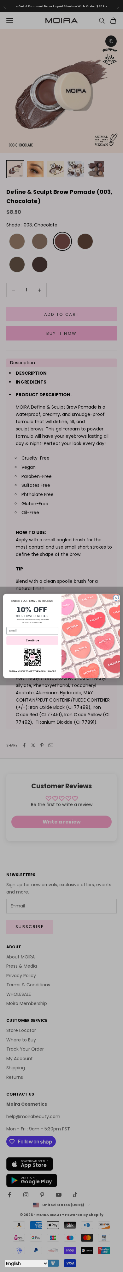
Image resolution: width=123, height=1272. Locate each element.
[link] (32, 657)
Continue (32, 640)
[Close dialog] (116, 598)
